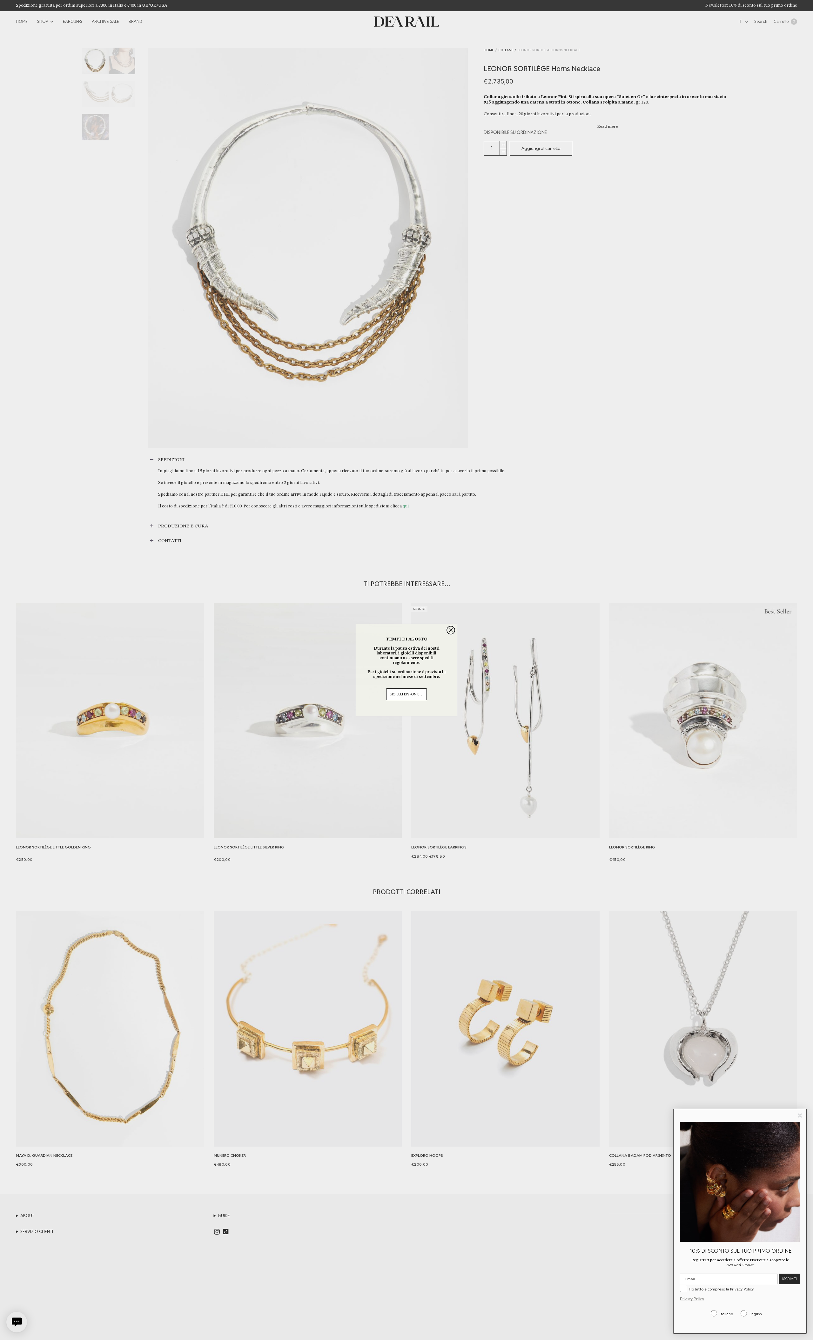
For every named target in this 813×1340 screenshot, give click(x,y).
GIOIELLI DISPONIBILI (406, 694)
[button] (16, 1322)
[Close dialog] (451, 630)
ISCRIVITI (789, 1278)
